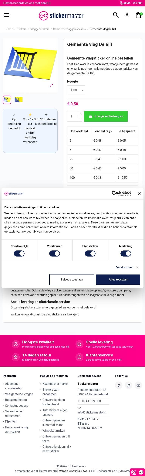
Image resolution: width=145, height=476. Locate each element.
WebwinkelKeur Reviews (73, 470)
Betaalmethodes (16, 400)
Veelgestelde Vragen (19, 394)
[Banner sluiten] (139, 193)
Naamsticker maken (55, 384)
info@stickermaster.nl (92, 412)
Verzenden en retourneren (14, 414)
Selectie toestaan (72, 279)
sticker (57, 290)
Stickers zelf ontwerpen (50, 392)
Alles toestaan (118, 279)
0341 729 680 (91, 401)
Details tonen (124, 267)
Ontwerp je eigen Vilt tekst (56, 439)
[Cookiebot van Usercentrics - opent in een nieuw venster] (114, 193)
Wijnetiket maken (53, 430)
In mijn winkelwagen (109, 116)
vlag (48, 290)
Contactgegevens (16, 405)
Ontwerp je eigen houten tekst (53, 402)
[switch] (54, 253)
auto (100, 290)
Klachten (10, 421)
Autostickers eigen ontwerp (54, 412)
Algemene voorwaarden (13, 386)
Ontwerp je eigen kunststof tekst (53, 423)
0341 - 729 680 (133, 3)
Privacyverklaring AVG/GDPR (16, 430)
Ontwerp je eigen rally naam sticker (56, 449)
